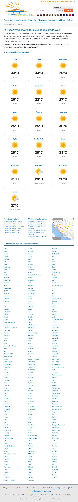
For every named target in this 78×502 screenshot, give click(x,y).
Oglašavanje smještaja (42, 491)
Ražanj (30, 398)
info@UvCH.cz (70, 488)
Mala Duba (55, 327)
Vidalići (54, 454)
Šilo (53, 414)
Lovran (54, 322)
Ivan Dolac (31, 290)
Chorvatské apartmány (53, 499)
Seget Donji (31, 409)
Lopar (29, 322)
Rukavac (54, 404)
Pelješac (30, 372)
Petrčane (55, 372)
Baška (30, 254)
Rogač (6, 401)
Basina (6, 254)
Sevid (5, 414)
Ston (29, 430)
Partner (28, 499)
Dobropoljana (56, 272)
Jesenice (6, 296)
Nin (5, 351)
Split (5, 422)
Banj (5, 248)
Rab (5, 396)
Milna (5, 340)
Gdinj (5, 285)
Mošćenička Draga (10, 346)
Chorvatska (48, 495)
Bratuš (54, 262)
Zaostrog (55, 469)
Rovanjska (55, 401)
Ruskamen (7, 406)
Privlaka (30, 390)
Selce (29, 412)
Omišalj (54, 356)
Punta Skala (56, 393)
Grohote (30, 288)
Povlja (6, 388)
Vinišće (54, 456)
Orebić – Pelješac (33, 359)
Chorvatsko (8, 20)
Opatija (6, 359)
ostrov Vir (7, 367)
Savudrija (7, 409)
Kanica (30, 298)
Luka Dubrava (32, 325)
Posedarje (31, 383)
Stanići (6, 425)
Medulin (30, 338)
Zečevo (54, 475)
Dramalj (6, 277)
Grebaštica (7, 288)
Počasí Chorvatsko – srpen (12, 228)
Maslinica (55, 335)
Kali (53, 296)
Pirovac (6, 375)
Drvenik (54, 277)
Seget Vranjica (56, 409)
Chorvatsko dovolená (38, 495)
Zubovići (30, 477)
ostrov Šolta (32, 364)
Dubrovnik (31, 280)
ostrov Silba (7, 364)
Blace (29, 259)
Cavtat (30, 267)
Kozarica (6, 309)
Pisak (29, 375)
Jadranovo (31, 293)
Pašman (6, 372)
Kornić (54, 306)
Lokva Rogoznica (57, 319)
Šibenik (30, 414)
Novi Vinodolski (8, 354)
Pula (5, 393)
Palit (53, 369)
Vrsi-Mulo (7, 467)
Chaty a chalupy (42, 497)
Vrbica (6, 462)
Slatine (54, 417)
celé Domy (61, 20)
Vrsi (53, 464)
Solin (29, 419)
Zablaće (30, 467)
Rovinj (6, 404)
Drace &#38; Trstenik (35, 275)
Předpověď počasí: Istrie (36, 222)
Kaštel (30, 301)
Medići (6, 338)
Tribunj (30, 443)
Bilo (53, 256)
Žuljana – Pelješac (9, 480)
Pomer (30, 380)
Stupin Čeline (56, 430)
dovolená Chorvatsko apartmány (22, 495)
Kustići (6, 317)
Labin (53, 317)
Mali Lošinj (7, 330)
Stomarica (55, 427)
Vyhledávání (32, 20)
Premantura (56, 388)
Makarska (31, 327)
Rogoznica (31, 401)
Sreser (30, 422)
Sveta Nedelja (32, 438)
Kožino (30, 309)
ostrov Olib (55, 362)
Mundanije (55, 346)
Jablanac (7, 293)
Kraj (53, 309)
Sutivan (54, 435)
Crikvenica (31, 269)
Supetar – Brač (32, 435)
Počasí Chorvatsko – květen (13, 222)
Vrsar (29, 464)
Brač (29, 262)
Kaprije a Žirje (56, 298)
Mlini (5, 343)
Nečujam (31, 348)
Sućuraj (6, 433)
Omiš (29, 356)
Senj (53, 412)
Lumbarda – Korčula (10, 327)
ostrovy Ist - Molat (58, 367)
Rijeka (54, 398)
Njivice (30, 351)
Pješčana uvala (57, 375)
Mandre (6, 333)
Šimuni (6, 417)
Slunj (5, 419)
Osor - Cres (55, 359)
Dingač (30, 272)
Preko (29, 388)
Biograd (6, 259)
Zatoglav (6, 472)
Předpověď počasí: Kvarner (37, 224)
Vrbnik (30, 462)
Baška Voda (56, 254)
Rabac (30, 396)
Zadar (5, 469)
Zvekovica (31, 480)
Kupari (54, 314)
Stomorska (7, 430)
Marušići (6, 335)
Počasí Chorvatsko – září (12, 230)
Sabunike (31, 406)
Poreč (6, 383)
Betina (6, 256)
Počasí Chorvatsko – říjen (12, 232)
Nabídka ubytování (20, 20)
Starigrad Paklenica (58, 425)
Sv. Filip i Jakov (9, 438)
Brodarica (7, 267)
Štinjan (6, 427)
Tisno (29, 440)
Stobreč (30, 427)
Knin (53, 304)
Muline (30, 346)
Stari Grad (31, 425)
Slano (29, 417)
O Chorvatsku (42, 20)
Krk (29, 312)
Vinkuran (6, 459)
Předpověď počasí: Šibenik (37, 230)
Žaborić (54, 467)
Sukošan (30, 433)
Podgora (54, 377)
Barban (6, 251)
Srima (54, 422)
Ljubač (30, 319)
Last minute (52, 20)
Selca (5, 412)
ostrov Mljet (31, 362)
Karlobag (6, 301)
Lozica (6, 325)
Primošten (7, 390)
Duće (53, 280)
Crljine (54, 269)
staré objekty (21, 499)
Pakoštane (31, 369)
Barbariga (31, 251)
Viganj (30, 456)
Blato (53, 259)
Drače (6, 275)
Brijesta (30, 264)
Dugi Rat (6, 283)
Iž (52, 290)
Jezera (30, 296)
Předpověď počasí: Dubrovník (38, 236)
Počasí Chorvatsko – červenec (14, 226)
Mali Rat (30, 330)
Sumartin (55, 433)
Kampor (6, 298)
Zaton (29, 472)
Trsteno (54, 446)
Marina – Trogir (32, 333)
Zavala (54, 472)
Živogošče (7, 477)
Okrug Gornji (8, 356)
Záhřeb (30, 469)
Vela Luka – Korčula (10, 454)
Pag (5, 369)
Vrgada (6, 464)
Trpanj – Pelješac (9, 446)
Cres (5, 269)
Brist (53, 264)
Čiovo (54, 267)
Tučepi (6, 448)
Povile (54, 385)
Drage (54, 275)
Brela (5, 264)
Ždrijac (30, 475)
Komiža (6, 306)
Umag (6, 451)
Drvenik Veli (7, 280)
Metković (55, 338)
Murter (6, 348)
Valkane (54, 451)
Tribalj (6, 443)
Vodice (30, 459)
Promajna (55, 390)
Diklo (5, 272)
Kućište (6, 314)
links (32, 499)
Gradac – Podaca (57, 285)
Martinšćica (56, 333)
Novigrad (31, 354)
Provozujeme (8, 495)
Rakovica (55, 396)
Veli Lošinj (31, 454)
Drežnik (30, 277)
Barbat (54, 251)
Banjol (30, 248)
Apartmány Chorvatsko (40, 499)
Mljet (29, 343)
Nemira (54, 348)
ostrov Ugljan (56, 364)
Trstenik (30, 446)
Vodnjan (54, 459)
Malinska (55, 330)
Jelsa (53, 293)
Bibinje (30, 256)
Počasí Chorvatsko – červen (13, 224)
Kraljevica (7, 312)
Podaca (30, 377)
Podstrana (7, 380)
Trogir (54, 443)
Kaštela (54, 301)
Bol (5, 262)
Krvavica (54, 312)
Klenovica (31, 304)
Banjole (54, 248)
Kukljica (30, 314)
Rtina (29, 404)
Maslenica (31, 335)
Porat (53, 380)
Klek (5, 304)
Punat (30, 393)
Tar (5, 440)
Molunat (54, 343)
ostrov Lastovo (8, 362)
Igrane (6, 290)
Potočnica (7, 385)
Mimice (54, 340)
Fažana (30, 283)
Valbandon (31, 451)
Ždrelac (6, 475)
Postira (54, 383)
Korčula (30, 306)
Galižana (54, 283)
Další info (70, 20)
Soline (54, 419)
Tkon (53, 440)
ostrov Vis (31, 367)
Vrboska (54, 462)
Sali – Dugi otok (57, 406)
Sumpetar (7, 435)
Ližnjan (6, 319)
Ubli (53, 448)
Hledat (69, 10)
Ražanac (6, 398)
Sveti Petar (55, 438)
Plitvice (6, 377)
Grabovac (31, 285)
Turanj (30, 448)
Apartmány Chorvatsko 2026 (60, 495)
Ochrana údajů (55, 488)
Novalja (54, 351)
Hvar (53, 288)
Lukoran (54, 325)
